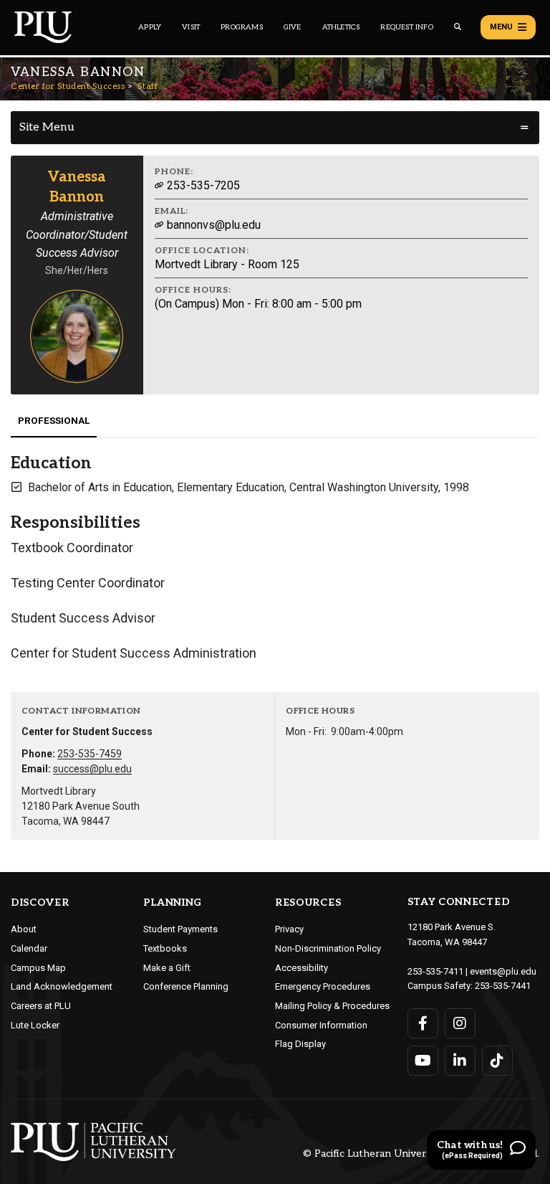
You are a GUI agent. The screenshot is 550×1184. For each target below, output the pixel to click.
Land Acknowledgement (61, 986)
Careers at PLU (41, 1005)
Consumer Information (321, 1025)
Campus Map (38, 967)
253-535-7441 (503, 985)
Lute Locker (35, 1025)
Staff (148, 86)
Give (292, 27)
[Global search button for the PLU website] (457, 26)
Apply (149, 27)
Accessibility (301, 967)
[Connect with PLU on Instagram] (460, 1023)
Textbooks (165, 948)
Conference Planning (185, 986)
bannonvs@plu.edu (212, 225)
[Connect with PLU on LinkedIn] (460, 1061)
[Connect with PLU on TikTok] (497, 1061)
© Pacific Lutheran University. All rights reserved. (421, 1154)
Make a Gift (166, 967)
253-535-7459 (89, 753)
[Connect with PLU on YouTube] (422, 1061)
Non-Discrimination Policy (328, 948)
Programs (242, 27)
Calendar (29, 948)
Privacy (289, 929)
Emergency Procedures (322, 986)
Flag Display (300, 1043)
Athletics (341, 27)
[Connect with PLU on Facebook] (422, 1023)
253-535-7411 (435, 971)
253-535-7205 (202, 185)
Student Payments (180, 929)
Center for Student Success (68, 86)
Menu (501, 27)
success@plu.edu (92, 769)
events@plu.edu (503, 971)
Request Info (406, 27)
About (24, 929)
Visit (191, 27)
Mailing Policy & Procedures (332, 1005)
